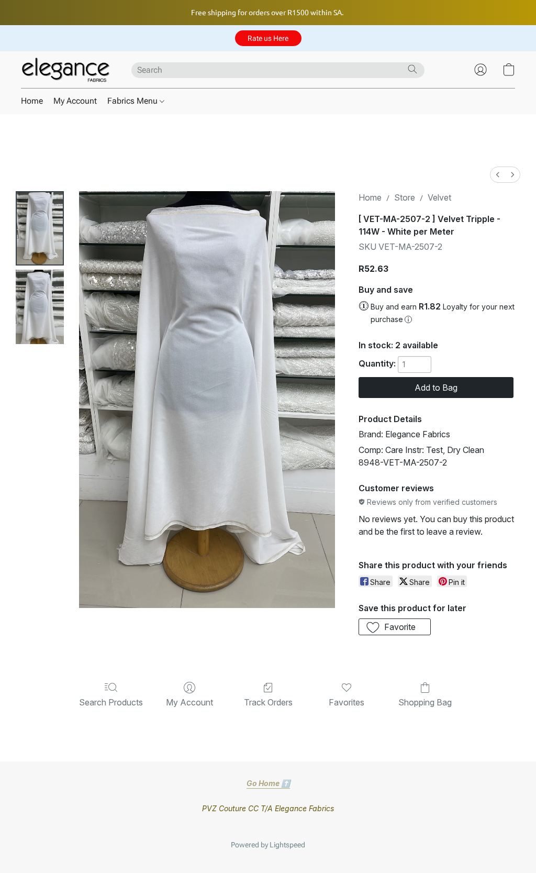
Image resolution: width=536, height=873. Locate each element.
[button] (268, 38)
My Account (75, 101)
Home (32, 101)
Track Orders (268, 702)
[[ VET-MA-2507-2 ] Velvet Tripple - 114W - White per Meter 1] (40, 307)
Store (404, 197)
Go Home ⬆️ (268, 783)
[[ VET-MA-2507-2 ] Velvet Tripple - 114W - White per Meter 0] (40, 228)
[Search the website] (412, 69)
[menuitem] (497, 174)
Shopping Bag (425, 702)
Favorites (346, 702)
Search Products (111, 702)
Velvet (439, 197)
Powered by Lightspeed (268, 845)
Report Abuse (268, 828)
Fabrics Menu (133, 101)
